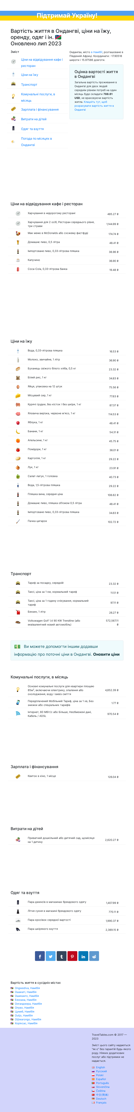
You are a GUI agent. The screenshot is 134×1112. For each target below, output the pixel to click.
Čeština (100, 1090)
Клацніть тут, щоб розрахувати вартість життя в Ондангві (94, 105)
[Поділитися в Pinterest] (72, 956)
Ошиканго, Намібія (27, 995)
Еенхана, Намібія (25, 999)
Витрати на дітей (33, 119)
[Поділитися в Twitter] (51, 956)
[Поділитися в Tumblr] (62, 956)
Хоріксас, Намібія (26, 1023)
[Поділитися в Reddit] (94, 956)
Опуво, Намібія (24, 1007)
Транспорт (29, 84)
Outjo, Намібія (24, 1015)
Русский (101, 1071)
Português (102, 1083)
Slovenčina (102, 1087)
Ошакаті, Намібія (25, 992)
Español (100, 1079)
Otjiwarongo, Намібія (28, 1019)
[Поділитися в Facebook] (40, 956)
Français (100, 1102)
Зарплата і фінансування (40, 109)
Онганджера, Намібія (28, 1003)
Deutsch (100, 1098)
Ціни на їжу (29, 75)
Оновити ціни (106, 654)
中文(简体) (102, 1094)
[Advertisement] (67, 178)
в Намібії (96, 52)
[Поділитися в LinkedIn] (83, 956)
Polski (99, 1075)
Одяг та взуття (32, 129)
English (100, 1067)
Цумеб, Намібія (24, 1011)
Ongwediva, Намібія (27, 988)
